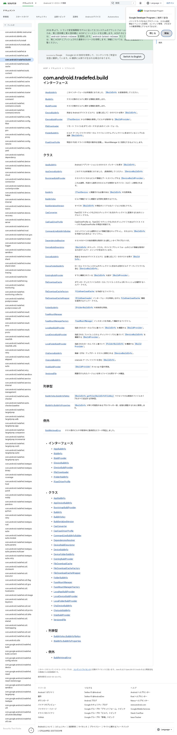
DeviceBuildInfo (52, 257)
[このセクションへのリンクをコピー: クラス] (55, 155)
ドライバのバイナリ (46, 713)
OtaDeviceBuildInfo (53, 353)
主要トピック (59, 17)
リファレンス (70, 68)
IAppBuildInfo (51, 92)
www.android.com (138, 705)
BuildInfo (49, 192)
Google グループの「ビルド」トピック (100, 713)
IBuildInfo (111, 92)
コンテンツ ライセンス (82, 669)
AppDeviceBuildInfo (53, 171)
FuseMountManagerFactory (57, 321)
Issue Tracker (136, 717)
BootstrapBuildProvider (55, 178)
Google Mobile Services (140, 709)
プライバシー (95, 727)
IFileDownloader (52, 126)
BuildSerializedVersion (54, 206)
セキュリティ (41, 17)
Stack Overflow (137, 713)
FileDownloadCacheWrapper (57, 298)
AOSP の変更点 (131, 39)
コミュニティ (60, 727)
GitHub (41, 717)
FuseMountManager (53, 314)
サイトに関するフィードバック (116, 727)
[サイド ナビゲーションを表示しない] (31, 730)
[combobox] (123, 3)
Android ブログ (90, 700)
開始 (166, 33)
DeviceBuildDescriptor (54, 247)
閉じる (153, 33)
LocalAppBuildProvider (55, 328)
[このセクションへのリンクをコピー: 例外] (52, 421)
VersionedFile (50, 373)
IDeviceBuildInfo (52, 113)
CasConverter (51, 212)
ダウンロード (43, 700)
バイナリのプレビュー (47, 705)
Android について (45, 727)
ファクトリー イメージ (47, 709)
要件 (40, 696)
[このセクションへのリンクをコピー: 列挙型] (55, 386)
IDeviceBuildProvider (54, 119)
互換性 (75, 17)
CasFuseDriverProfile (54, 222)
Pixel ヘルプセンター (139, 696)
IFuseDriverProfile (52, 142)
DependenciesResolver (55, 240)
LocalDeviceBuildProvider (56, 334)
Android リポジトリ (46, 692)
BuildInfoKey (50, 199)
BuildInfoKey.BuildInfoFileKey (57, 396)
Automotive (113, 17)
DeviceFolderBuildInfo (54, 266)
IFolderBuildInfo (52, 133)
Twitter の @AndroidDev (94, 696)
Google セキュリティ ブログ (96, 705)
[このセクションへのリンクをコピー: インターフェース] (70, 83)
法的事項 (72, 727)
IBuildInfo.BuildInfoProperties (57, 405)
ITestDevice (73, 119)
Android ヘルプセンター (140, 692)
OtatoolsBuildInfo (53, 360)
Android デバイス (93, 17)
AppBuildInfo (50, 165)
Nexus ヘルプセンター (140, 700)
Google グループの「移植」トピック (99, 717)
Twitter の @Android (92, 692)
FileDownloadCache (53, 282)
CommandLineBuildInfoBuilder (58, 231)
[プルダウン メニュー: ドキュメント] (36, 3)
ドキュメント (28, 3)
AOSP (45, 68)
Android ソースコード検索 (55, 3)
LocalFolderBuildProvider (55, 344)
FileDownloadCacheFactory (57, 291)
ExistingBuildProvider (54, 275)
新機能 (6, 17)
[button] (15, 729)
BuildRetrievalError (53, 430)
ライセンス (82, 727)
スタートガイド (22, 17)
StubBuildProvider (53, 367)
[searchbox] (17, 25)
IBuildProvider (51, 106)
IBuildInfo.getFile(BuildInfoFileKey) (94, 396)
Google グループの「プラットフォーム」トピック (104, 709)
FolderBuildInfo (51, 307)
